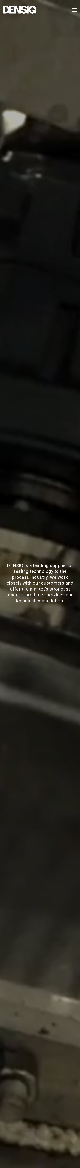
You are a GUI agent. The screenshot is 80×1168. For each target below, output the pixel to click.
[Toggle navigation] (74, 10)
